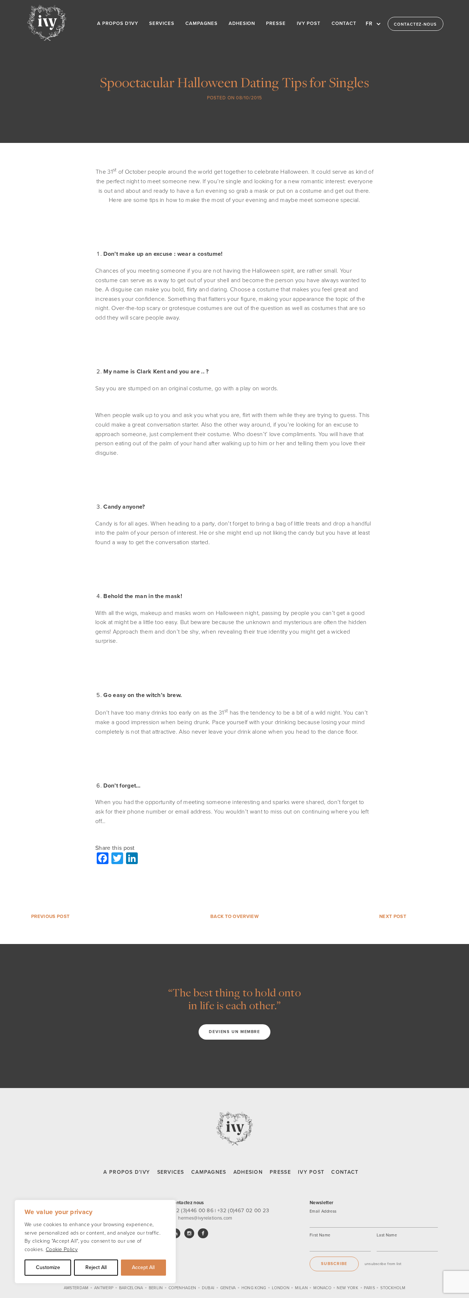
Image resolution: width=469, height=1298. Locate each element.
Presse (280, 1172)
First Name (320, 1235)
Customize (48, 1267)
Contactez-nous (415, 24)
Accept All (143, 1267)
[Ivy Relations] (47, 22)
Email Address (323, 1211)
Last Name (387, 1235)
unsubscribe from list (383, 1263)
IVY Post (311, 1172)
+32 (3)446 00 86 (192, 1210)
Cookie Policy (62, 1249)
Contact (344, 1172)
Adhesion (248, 1172)
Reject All (96, 1267)
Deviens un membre (234, 1031)
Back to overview (234, 916)
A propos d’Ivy (126, 1172)
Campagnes (208, 1172)
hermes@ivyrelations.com (205, 1218)
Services (170, 1172)
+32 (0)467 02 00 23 (243, 1210)
